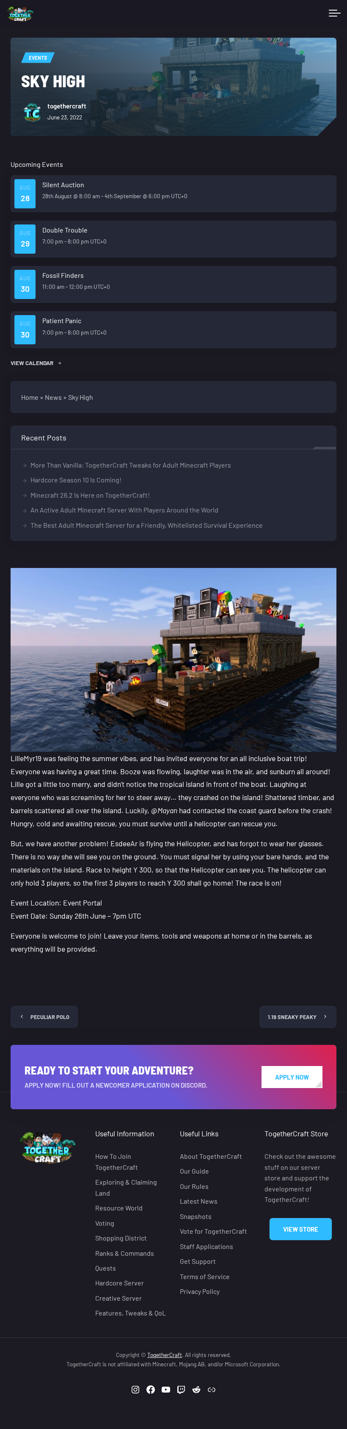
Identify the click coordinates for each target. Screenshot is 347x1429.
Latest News (199, 1201)
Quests (105, 1268)
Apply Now (292, 1077)
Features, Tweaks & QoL (130, 1313)
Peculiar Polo (49, 1017)
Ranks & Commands (124, 1253)
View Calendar (33, 362)
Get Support (198, 1261)
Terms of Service (205, 1276)
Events (38, 58)
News (53, 397)
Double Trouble (65, 230)
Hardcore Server (119, 1283)
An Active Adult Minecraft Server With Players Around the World (124, 510)
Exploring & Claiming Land (126, 1187)
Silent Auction (63, 184)
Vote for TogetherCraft (213, 1231)
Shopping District (121, 1238)
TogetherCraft (164, 1354)
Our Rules (194, 1186)
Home (30, 397)
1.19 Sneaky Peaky (292, 1017)
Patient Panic (61, 320)
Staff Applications (206, 1246)
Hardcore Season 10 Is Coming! (75, 480)
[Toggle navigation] (335, 13)
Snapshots (196, 1216)
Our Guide (194, 1171)
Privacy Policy (200, 1291)
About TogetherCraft (211, 1156)
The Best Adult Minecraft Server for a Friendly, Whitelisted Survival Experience (146, 525)
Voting (104, 1223)
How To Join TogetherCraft (116, 1161)
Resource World (119, 1208)
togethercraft (66, 106)
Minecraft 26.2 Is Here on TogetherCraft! (90, 495)
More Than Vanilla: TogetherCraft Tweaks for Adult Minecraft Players (130, 465)
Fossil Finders (63, 275)
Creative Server (118, 1298)
